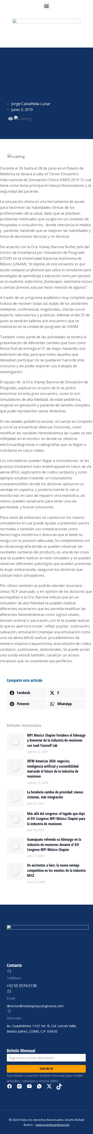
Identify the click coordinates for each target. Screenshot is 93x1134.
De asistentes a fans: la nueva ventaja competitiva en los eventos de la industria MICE (56, 870)
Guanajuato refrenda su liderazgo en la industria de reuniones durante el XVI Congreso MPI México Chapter (54, 844)
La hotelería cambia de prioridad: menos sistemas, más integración (55, 795)
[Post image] (15, 741)
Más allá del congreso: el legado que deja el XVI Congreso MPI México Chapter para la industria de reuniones (56, 818)
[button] (46, 6)
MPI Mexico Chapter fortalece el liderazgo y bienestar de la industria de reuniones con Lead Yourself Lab (56, 740)
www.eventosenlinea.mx (53, 1125)
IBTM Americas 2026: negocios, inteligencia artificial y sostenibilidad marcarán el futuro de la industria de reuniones (53, 769)
